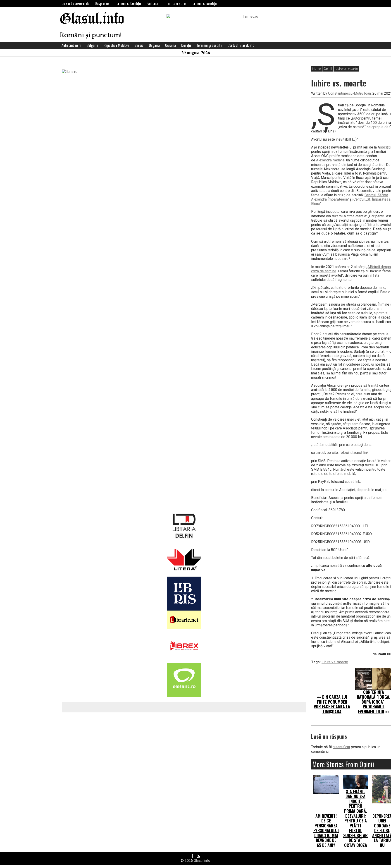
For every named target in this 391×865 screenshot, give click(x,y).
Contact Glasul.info (241, 45)
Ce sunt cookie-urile (75, 3)
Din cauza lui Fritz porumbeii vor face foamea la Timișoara (332, 704)
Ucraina (170, 45)
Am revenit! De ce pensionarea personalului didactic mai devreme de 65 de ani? (326, 830)
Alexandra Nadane (330, 160)
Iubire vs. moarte (335, 662)
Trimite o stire (175, 3)
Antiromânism (71, 45)
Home (316, 68)
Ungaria (154, 45)
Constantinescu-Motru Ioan (349, 93)
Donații (186, 45)
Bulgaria (92, 45)
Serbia (139, 45)
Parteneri (153, 3)
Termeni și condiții (204, 3)
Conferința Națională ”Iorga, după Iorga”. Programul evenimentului (373, 701)
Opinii (328, 68)
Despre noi (102, 3)
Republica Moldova (116, 45)
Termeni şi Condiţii (128, 3)
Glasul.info (92, 19)
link (366, 452)
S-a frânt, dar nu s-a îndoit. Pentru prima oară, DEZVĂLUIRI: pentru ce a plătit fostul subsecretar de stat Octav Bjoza (355, 818)
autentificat (341, 747)
